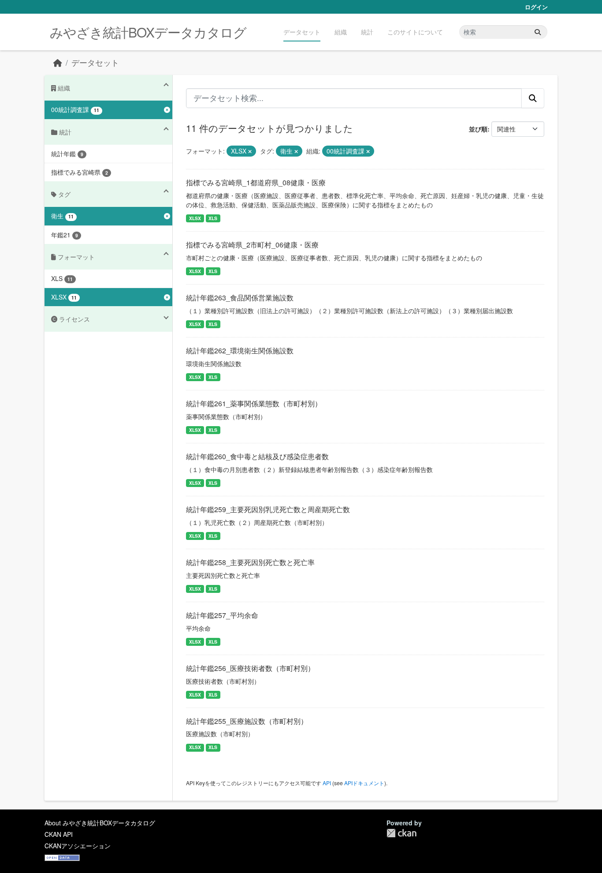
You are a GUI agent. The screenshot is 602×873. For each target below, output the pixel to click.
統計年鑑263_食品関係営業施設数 (240, 297)
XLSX (195, 218)
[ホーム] (57, 62)
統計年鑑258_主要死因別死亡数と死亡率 (250, 562)
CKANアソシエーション (78, 845)
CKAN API (59, 834)
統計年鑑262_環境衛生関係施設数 (240, 350)
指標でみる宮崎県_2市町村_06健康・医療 (252, 245)
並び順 (478, 128)
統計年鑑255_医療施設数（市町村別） (247, 721)
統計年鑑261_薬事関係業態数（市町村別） (254, 403)
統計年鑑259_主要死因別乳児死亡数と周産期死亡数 (268, 509)
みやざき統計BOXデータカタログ (148, 31)
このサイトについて (415, 31)
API (327, 783)
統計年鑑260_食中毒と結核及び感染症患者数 (257, 456)
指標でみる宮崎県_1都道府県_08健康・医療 (256, 182)
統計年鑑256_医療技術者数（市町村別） (250, 668)
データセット (301, 31)
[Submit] (537, 32)
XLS (212, 218)
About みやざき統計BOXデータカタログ (100, 822)
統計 (367, 31)
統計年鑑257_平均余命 (222, 615)
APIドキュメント (364, 783)
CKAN (401, 833)
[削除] (250, 151)
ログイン (536, 7)
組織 (340, 31)
